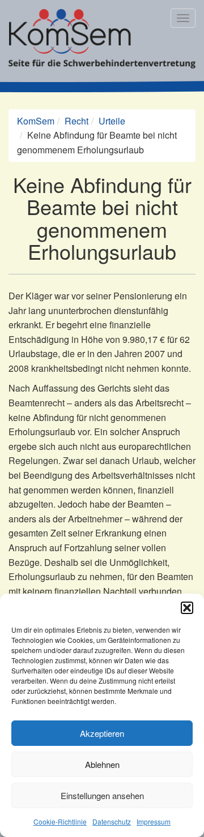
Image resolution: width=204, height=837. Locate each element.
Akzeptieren (102, 733)
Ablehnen (102, 764)
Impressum (154, 821)
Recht (76, 120)
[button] (187, 607)
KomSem (35, 120)
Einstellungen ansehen (102, 795)
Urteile (112, 120)
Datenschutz (111, 821)
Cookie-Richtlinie (60, 821)
